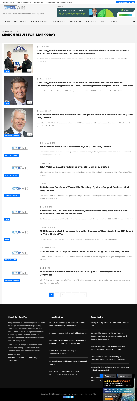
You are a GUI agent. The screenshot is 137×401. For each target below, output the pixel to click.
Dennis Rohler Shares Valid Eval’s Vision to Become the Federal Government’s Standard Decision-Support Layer (109, 336)
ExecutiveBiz (97, 317)
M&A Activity (75, 21)
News (7, 71)
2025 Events (12, 361)
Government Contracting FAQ (29, 358)
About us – (12, 358)
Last (83, 295)
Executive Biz (27, 2)
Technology (90, 21)
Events (103, 21)
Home (7, 21)
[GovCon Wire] (14, 8)
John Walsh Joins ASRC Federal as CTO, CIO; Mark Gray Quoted (74, 166)
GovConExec (50, 2)
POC (18, 2)
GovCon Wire (91, 394)
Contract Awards (38, 21)
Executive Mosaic (8, 2)
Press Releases (10, 260)
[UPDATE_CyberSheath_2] (118, 387)
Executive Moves (58, 21)
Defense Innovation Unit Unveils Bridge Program (68, 333)
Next (75, 295)
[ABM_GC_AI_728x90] (96, 13)
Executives (19, 21)
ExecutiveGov (56, 317)
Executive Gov (39, 2)
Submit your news (66, 2)
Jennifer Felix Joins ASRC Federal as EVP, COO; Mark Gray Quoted (75, 146)
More (113, 21)
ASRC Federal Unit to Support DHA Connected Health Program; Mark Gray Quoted (84, 251)
